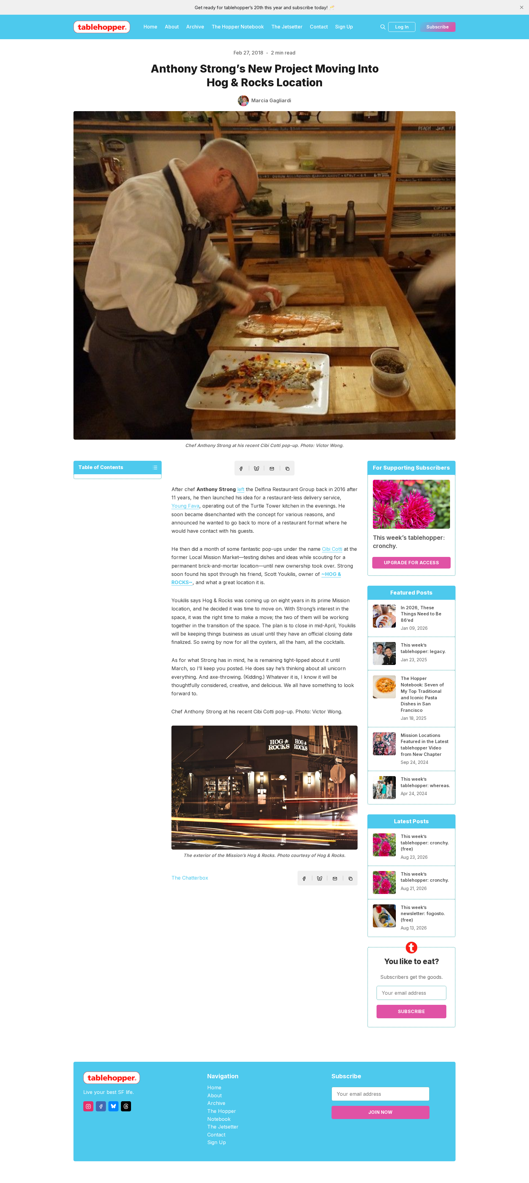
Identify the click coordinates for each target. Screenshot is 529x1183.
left (240, 489)
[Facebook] (101, 1106)
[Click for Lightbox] (264, 787)
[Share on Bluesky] (256, 469)
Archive (195, 27)
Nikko (322, 1172)
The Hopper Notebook (238, 27)
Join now (380, 1112)
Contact (319, 27)
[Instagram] (88, 1106)
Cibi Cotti (332, 549)
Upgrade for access (411, 562)
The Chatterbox (189, 878)
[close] (522, 7)
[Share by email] (272, 469)
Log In (402, 26)
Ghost (280, 1172)
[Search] (383, 27)
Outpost (297, 1172)
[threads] (126, 1106)
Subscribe (437, 26)
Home (150, 27)
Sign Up (344, 27)
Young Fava (185, 506)
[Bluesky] (113, 1106)
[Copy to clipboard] (288, 469)
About (172, 27)
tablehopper (227, 1172)
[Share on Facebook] (241, 469)
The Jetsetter (286, 27)
